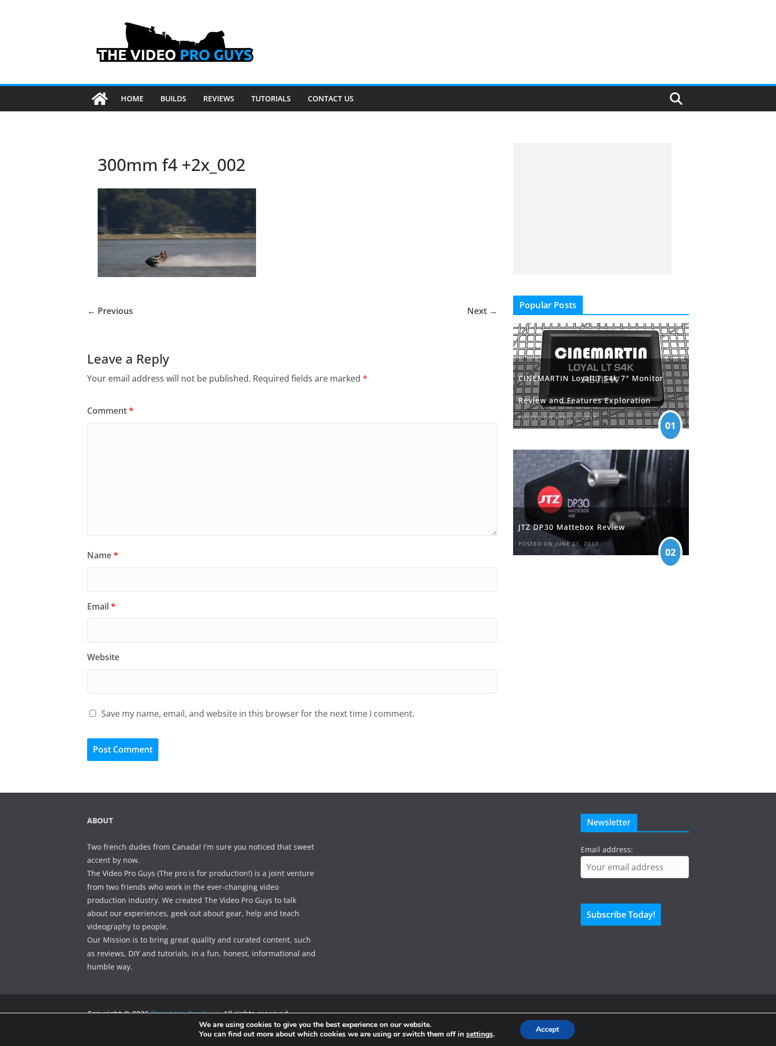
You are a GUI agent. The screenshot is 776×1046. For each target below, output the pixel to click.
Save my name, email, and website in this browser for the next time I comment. (257, 713)
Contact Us (331, 98)
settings (479, 1034)
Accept (547, 1029)
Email (101, 606)
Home (132, 98)
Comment (110, 410)
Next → (482, 311)
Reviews (218, 98)
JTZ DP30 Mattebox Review (571, 527)
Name (102, 555)
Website (103, 657)
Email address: (607, 849)
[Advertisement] (592, 209)
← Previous (110, 311)
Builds (173, 98)
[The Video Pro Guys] (99, 98)
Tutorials (271, 98)
